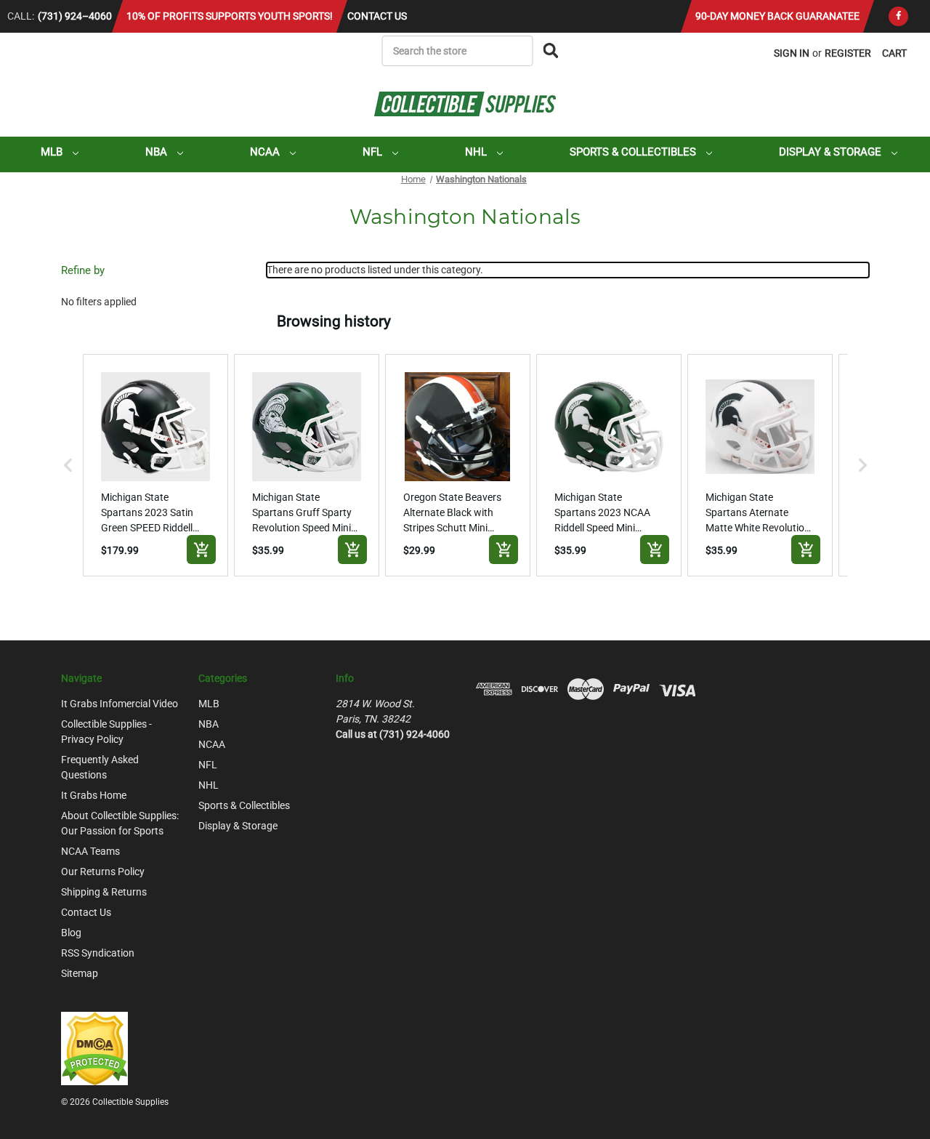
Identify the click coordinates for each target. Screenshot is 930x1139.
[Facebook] (898, 16)
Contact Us (377, 16)
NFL (374, 151)
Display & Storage (831, 151)
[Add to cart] (201, 549)
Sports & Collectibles (634, 151)
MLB (53, 151)
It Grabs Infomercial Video (119, 703)
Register (848, 53)
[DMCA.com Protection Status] (94, 1047)
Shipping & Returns (104, 892)
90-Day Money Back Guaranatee (777, 16)
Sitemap (79, 973)
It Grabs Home (93, 795)
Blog (71, 932)
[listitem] (155, 465)
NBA (157, 151)
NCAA (266, 151)
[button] (68, 465)
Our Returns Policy (103, 871)
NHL (477, 151)
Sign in (791, 53)
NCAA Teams (90, 851)
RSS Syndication (97, 953)
